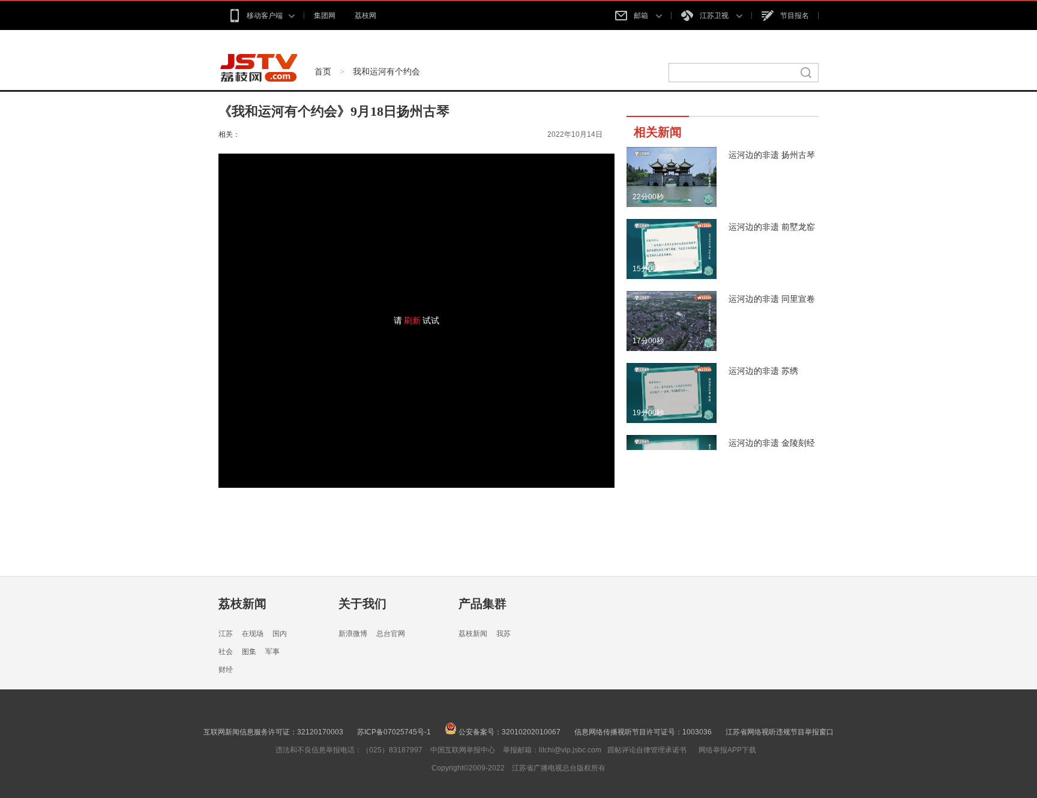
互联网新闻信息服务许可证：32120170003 (273, 732)
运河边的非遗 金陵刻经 (772, 443)
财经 (225, 669)
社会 (225, 651)
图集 (249, 651)
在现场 (252, 633)
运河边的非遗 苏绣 (763, 371)
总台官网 (390, 633)
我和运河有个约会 (386, 71)
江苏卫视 (715, 15)
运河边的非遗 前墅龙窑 (772, 227)
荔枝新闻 (242, 603)
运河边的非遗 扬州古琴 (772, 155)
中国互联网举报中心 (462, 750)
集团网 (324, 15)
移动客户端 (265, 15)
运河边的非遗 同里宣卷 (772, 299)
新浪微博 (352, 633)
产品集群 (482, 603)
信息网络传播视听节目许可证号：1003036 (643, 732)
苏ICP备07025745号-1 (394, 732)
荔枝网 (365, 15)
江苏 (225, 633)
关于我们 (362, 603)
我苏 (503, 633)
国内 (279, 633)
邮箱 (642, 15)
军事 (272, 651)
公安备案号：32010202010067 (509, 732)
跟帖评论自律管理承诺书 (647, 750)
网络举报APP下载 (727, 750)
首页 (322, 71)
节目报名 (794, 15)
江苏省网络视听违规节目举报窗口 (780, 732)
